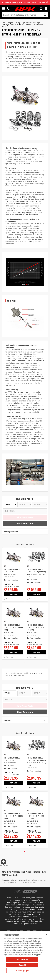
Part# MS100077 (32, 635)
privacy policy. (37, 954)
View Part (13, 594)
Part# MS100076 (9, 635)
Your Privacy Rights (22, 970)
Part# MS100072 (9, 577)
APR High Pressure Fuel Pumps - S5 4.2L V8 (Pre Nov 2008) (13, 627)
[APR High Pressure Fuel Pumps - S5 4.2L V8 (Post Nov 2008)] (36, 612)
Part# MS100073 (32, 579)
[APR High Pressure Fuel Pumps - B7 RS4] (13, 556)
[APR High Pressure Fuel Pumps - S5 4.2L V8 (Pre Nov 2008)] (13, 612)
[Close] (46, 934)
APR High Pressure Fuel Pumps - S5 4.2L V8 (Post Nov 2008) (35, 627)
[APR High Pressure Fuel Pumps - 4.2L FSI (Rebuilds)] (36, 556)
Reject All (22, 965)
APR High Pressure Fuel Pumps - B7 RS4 (12, 570)
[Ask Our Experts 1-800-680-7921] (8, 8)
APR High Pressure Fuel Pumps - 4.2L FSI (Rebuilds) (36, 570)
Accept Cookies (22, 959)
